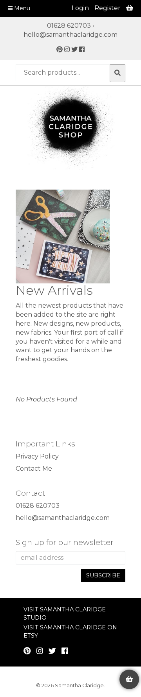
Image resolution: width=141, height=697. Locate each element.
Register (107, 8)
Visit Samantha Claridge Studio (65, 613)
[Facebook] (82, 49)
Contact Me (34, 468)
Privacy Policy (37, 456)
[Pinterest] (59, 49)
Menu (21, 8)
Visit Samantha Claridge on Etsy (70, 631)
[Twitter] (74, 49)
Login (80, 8)
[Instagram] (67, 49)
